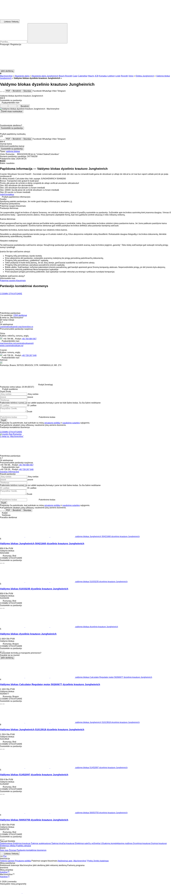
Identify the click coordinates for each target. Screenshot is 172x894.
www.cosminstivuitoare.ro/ (11, 345)
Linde (117, 76)
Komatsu (103, 76)
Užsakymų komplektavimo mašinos (117, 843)
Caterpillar (82, 76)
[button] (86, 58)
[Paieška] (47, 33)
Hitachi (91, 76)
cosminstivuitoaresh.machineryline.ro (16, 327)
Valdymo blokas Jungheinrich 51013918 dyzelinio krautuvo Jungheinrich (42, 729)
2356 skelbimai (20, 315)
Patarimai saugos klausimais (13, 280)
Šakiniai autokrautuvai (41, 843)
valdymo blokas (13, 151)
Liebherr (111, 76)
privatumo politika (52, 423)
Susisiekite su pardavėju (12, 128)
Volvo (130, 76)
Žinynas (12, 850)
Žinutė (29, 412)
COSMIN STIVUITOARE (11, 294)
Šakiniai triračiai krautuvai (63, 843)
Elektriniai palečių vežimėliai (88, 843)
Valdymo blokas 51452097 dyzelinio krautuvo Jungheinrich (34, 774)
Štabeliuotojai (6, 843)
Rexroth (124, 76)
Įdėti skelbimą (7, 658)
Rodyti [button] (18, 339)
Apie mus (4, 850)
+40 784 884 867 (29, 339)
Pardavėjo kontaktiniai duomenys (31, 850)
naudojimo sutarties (71, 423)
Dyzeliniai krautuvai (142, 843)
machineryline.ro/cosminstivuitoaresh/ (17, 343)
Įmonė (30, 397)
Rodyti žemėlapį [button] (45, 385)
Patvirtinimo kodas (47, 417)
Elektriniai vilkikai (8, 846)
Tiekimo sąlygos (7, 861)
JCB (96, 76)
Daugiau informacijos (9, 472)
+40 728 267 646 (29, 355)
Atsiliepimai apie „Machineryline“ (72, 861)
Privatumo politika (23, 861)
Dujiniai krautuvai (159, 843)
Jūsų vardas (33, 394)
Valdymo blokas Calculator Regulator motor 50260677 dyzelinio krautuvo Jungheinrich (50, 684)
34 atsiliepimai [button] (6, 324)
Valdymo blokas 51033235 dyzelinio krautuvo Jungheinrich (34, 588)
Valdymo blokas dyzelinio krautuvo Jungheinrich (28, 634)
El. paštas (32, 405)
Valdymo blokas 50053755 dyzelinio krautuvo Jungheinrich (34, 820)
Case (75, 76)
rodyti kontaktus (7, 194)
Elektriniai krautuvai (22, 843)
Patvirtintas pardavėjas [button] (10, 313)
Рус (5, 856)
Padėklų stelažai (23, 846)
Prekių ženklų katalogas (98, 861)
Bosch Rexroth (65, 76)
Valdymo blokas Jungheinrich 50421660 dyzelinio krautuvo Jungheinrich (42, 543)
